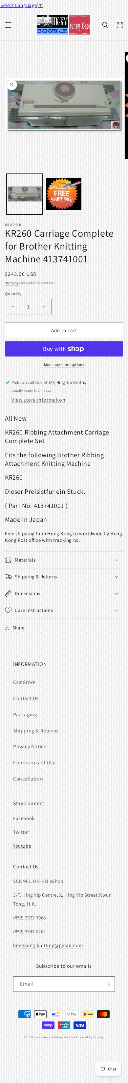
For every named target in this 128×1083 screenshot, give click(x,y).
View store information (38, 399)
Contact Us (26, 698)
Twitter (21, 832)
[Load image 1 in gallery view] (25, 194)
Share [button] (18, 628)
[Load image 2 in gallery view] (64, 194)
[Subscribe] (107, 984)
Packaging (25, 714)
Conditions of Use (34, 762)
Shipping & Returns (36, 730)
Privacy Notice (29, 746)
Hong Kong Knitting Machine (55, 1037)
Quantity (13, 294)
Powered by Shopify (90, 1037)
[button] (8, 25)
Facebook (23, 818)
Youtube (22, 846)
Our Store (24, 682)
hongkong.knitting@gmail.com (48, 945)
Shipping (12, 283)
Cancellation (28, 778)
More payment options (64, 364)
